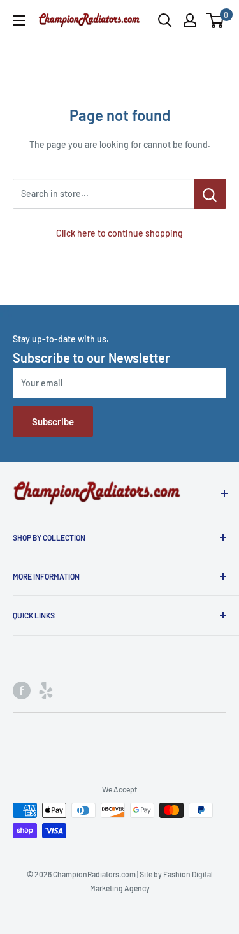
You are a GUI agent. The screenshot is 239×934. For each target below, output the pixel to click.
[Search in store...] (210, 194)
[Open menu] (19, 20)
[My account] (190, 20)
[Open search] (165, 20)
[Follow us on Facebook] (22, 690)
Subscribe (53, 421)
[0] (216, 20)
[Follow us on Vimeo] (46, 690)
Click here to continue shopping (119, 233)
